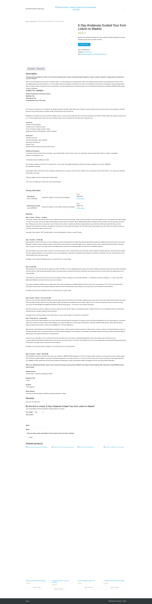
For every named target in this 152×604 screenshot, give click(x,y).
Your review (30, 414)
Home (27, 21)
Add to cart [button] (37, 587)
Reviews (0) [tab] (40, 68)
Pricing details (80, 198)
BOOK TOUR (84, 44)
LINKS (124, 601)
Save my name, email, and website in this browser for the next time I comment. (50, 433)
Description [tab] (31, 68)
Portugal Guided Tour (100, 54)
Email (28, 429)
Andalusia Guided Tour (87, 54)
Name (28, 425)
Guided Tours (33, 21)
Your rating (29, 412)
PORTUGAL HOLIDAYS (115, 601)
